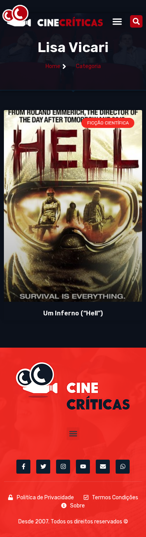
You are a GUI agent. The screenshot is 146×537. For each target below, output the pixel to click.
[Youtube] (83, 467)
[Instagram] (63, 467)
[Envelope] (103, 467)
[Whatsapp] (123, 467)
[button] (117, 21)
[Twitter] (43, 467)
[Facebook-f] (23, 467)
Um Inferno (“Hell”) (73, 313)
